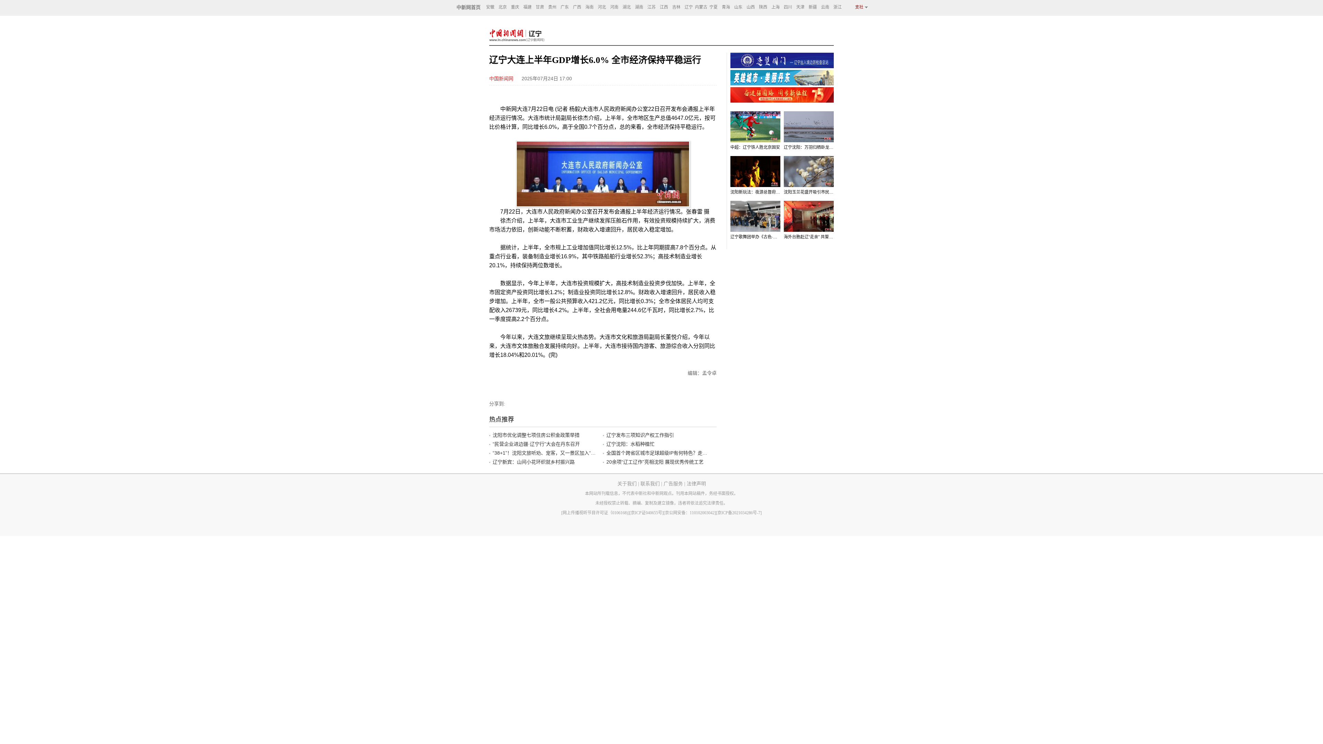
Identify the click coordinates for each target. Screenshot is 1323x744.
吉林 (676, 7)
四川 (788, 7)
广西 (577, 7)
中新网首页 (469, 7)
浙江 (837, 7)
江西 (664, 7)
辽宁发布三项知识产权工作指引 (640, 435)
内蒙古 (701, 7)
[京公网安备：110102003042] (690, 512)
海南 (589, 7)
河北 (602, 7)
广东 (565, 7)
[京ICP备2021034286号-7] (739, 512)
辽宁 (689, 7)
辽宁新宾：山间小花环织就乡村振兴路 (534, 462)
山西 (751, 7)
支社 (859, 7)
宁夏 (713, 7)
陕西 (763, 7)
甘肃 (540, 7)
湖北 (627, 7)
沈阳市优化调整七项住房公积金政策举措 (536, 435)
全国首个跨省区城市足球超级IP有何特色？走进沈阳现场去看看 (658, 453)
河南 (614, 7)
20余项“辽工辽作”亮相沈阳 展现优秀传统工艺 (655, 462)
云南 (825, 7)
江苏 (651, 7)
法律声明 (696, 483)
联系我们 (650, 483)
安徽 (490, 7)
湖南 (639, 7)
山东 (738, 7)
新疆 (813, 7)
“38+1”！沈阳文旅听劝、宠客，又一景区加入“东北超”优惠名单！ (544, 453)
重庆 (515, 7)
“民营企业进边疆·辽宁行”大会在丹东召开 (536, 444)
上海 (775, 7)
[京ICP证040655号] (646, 512)
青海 (726, 7)
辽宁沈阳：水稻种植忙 (630, 444)
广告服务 (673, 483)
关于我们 (627, 483)
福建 (527, 7)
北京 (503, 7)
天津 (800, 7)
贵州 (552, 7)
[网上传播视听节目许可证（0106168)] (595, 512)
